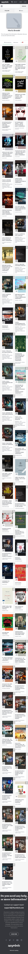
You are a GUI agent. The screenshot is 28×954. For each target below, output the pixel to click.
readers (16, 42)
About (15, 2)
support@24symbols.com (14, 908)
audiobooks (7, 42)
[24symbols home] (4, 2)
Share (21, 10)
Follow (7, 10)
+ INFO (20, 2)
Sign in (24, 6)
